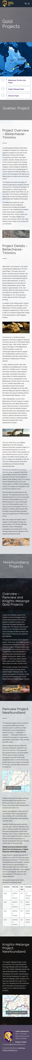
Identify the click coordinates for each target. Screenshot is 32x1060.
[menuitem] (24, 3)
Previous (6, 1005)
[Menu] (29, 3)
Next (25, 1005)
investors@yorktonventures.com (14, 1044)
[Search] (24, 3)
